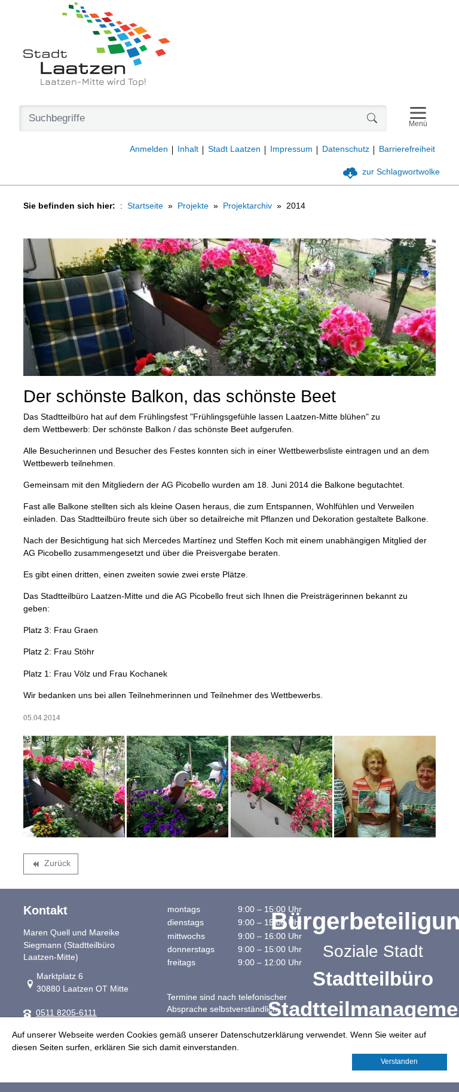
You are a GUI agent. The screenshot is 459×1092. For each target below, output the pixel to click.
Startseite (145, 205)
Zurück (50, 865)
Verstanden (399, 1061)
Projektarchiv (247, 205)
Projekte (193, 205)
